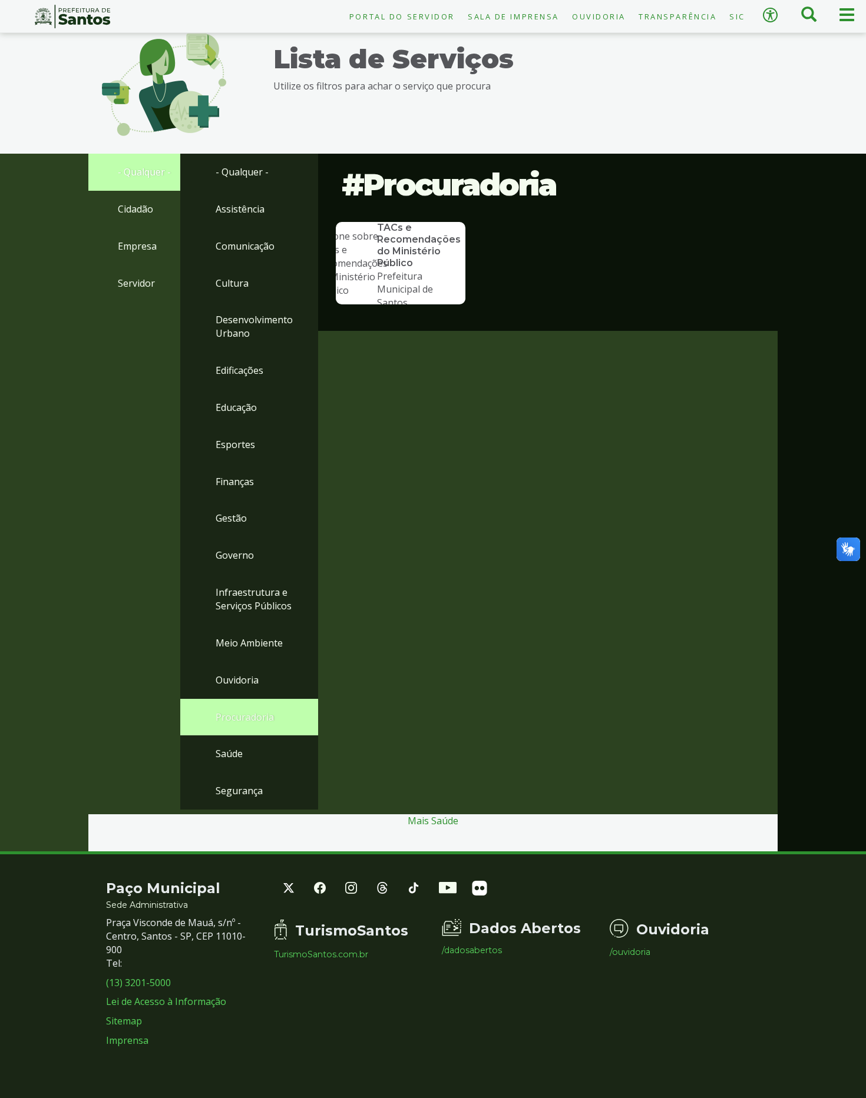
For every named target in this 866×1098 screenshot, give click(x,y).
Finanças (235, 481)
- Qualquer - (144, 171)
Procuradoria (245, 717)
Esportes (235, 444)
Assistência (240, 209)
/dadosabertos (472, 950)
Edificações (239, 370)
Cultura (232, 283)
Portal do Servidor (402, 16)
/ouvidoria (630, 952)
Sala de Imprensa (513, 16)
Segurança (239, 790)
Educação (236, 407)
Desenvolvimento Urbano (254, 326)
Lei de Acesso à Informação (166, 1001)
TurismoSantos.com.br (321, 954)
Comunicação (245, 246)
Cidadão (135, 209)
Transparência (677, 16)
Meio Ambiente (249, 642)
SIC (737, 16)
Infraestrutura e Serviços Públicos (254, 599)
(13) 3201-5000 (138, 982)
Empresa (137, 246)
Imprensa (127, 1040)
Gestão (231, 518)
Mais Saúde (433, 820)
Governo (235, 555)
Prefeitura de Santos (72, 16)
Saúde (229, 753)
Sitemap (124, 1020)
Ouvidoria (599, 16)
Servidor (136, 283)
